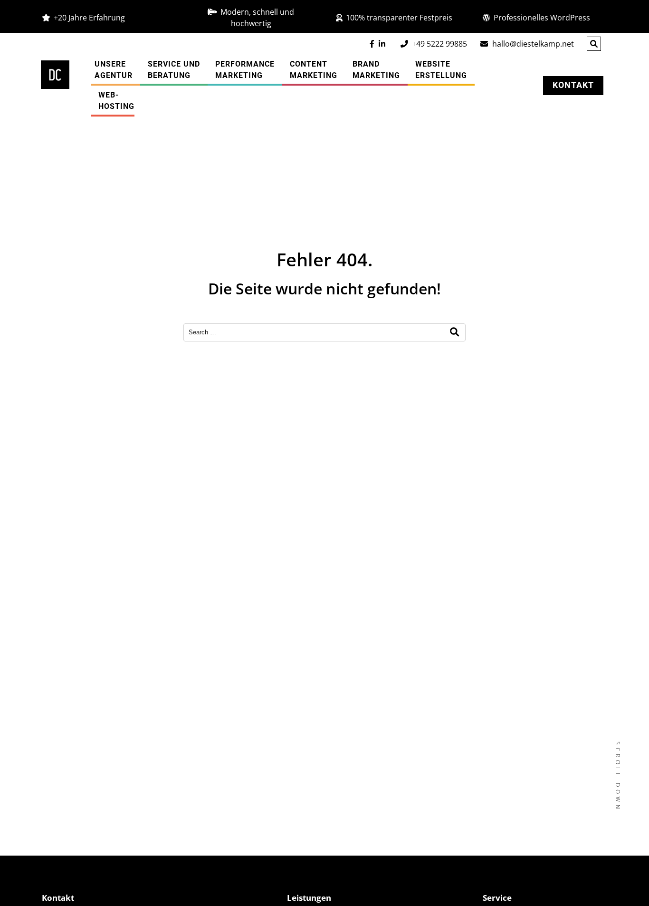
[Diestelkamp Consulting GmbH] (55, 75)
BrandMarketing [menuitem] (376, 69)
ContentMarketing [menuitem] (313, 69)
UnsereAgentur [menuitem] (114, 69)
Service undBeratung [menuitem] (174, 69)
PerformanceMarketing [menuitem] (245, 69)
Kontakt (573, 85)
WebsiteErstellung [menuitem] (441, 69)
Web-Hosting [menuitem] (116, 100)
